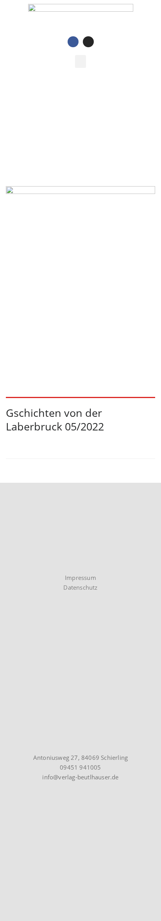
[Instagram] (88, 41)
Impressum (80, 577)
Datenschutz (80, 587)
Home (14, 136)
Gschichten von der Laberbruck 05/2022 (55, 419)
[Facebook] (73, 41)
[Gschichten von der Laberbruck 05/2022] (80, 292)
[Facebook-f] (23, 562)
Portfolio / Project (56, 136)
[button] (80, 61)
